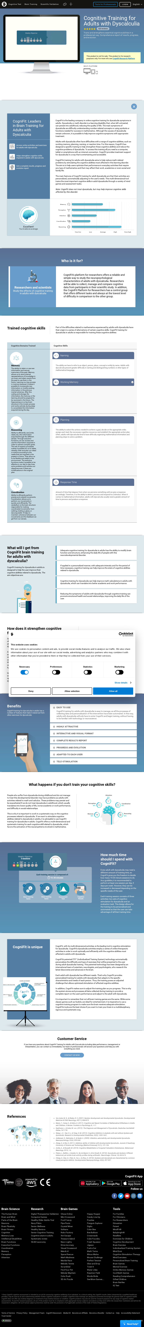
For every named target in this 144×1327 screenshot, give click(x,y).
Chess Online (66, 1214)
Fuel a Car (91, 1248)
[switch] (56, 672)
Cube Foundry (93, 1239)
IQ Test (116, 1285)
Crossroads (92, 1235)
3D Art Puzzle (67, 1279)
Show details (121, 682)
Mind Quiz (117, 1251)
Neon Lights (66, 1242)
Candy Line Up (93, 1217)
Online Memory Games (123, 1270)
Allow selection (72, 691)
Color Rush (66, 1276)
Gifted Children (119, 1279)
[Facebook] (114, 1196)
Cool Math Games (121, 1273)
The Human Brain (9, 1214)
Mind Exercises (119, 1257)
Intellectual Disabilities (11, 1239)
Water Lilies (92, 1270)
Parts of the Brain (9, 1220)
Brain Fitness (7, 1229)
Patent (116, 1226)
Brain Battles (119, 1282)
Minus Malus (93, 1254)
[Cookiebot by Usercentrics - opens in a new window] (121, 634)
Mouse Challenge (95, 1257)
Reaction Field (93, 1273)
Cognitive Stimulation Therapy (126, 1254)
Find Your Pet (67, 1270)
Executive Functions (10, 1245)
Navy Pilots (36, 1223)
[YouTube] (127, 1196)
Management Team (36, 1313)
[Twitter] (121, 1196)
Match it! (65, 1251)
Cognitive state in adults (42, 1235)
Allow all (113, 691)
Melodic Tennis (67, 1264)
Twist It (90, 1267)
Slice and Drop (93, 1264)
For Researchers (120, 1220)
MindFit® (117, 1229)
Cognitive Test (15, 4)
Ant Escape (66, 1235)
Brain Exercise (119, 1245)
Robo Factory (67, 1232)
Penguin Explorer (94, 1223)
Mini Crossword (68, 1217)
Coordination (7, 1248)
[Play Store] (110, 1183)
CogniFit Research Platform (124, 58)
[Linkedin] (140, 1196)
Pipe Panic (65, 1223)
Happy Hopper (93, 1214)
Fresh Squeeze (93, 1242)
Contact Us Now (72, 1055)
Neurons (5, 1223)
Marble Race (66, 1260)
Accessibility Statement (130, 1313)
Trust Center (6, 1316)
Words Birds (92, 1276)
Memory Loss (7, 1235)
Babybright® (119, 1232)
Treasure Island (68, 1239)
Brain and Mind (8, 1217)
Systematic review (39, 1239)
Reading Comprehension (124, 1276)
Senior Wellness (38, 1226)
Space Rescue (67, 1254)
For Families (118, 1214)
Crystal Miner (67, 1226)
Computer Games (39, 1217)
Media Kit (67, 1313)
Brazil (7, 1321)
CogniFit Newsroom (54, 1313)
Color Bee (91, 1229)
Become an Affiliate (80, 1313)
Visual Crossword (69, 1248)
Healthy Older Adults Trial (42, 1220)
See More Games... (95, 1279)
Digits (89, 1226)
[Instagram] (133, 1196)
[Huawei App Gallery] (89, 1183)
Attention (5, 1257)
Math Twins (92, 1251)
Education (117, 1223)
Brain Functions (8, 1242)
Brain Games (119, 1264)
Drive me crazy (67, 1245)
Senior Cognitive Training (42, 1232)
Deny (30, 691)
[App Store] (132, 1183)
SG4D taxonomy (38, 1242)
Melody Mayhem (68, 1273)
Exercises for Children (122, 1239)
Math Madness (67, 1257)
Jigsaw (90, 1245)
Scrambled (65, 1267)
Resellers (117, 1235)
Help (118, 1313)
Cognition (5, 1232)
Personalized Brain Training (125, 1260)
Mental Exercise (120, 1267)
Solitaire (64, 1229)
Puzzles (90, 1220)
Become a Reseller (96, 1313)
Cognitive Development (123, 1242)
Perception (6, 1254)
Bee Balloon (92, 1232)
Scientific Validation (50, 4)
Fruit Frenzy (66, 1220)
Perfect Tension (94, 1260)
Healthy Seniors (38, 1229)
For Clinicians (119, 1217)
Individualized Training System (126, 1248)
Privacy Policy (21, 1313)
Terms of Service (8, 1313)
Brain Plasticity (8, 1226)
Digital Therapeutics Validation (45, 1214)
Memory (5, 1251)
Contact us (110, 1313)
